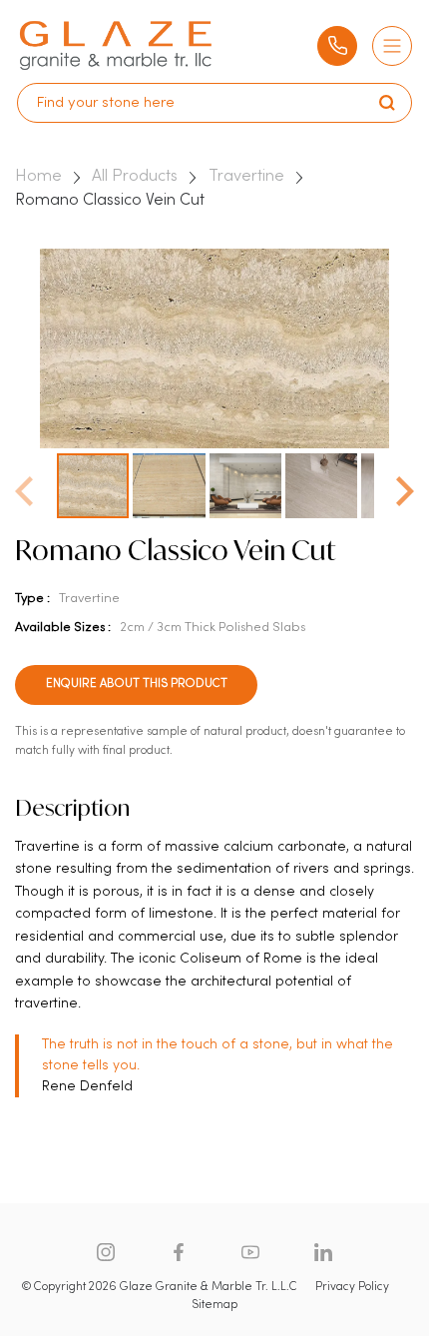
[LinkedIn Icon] (323, 1252)
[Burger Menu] (392, 46)
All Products (135, 177)
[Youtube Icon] (250, 1252)
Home (38, 177)
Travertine (246, 177)
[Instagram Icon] (106, 1252)
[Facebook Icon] (179, 1252)
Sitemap (214, 1305)
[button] (405, 485)
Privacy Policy (352, 1287)
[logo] (115, 45)
